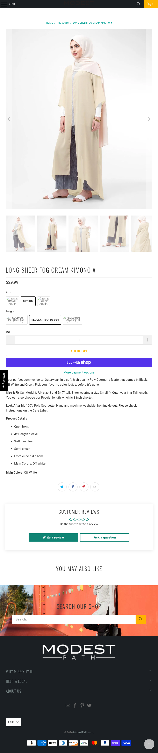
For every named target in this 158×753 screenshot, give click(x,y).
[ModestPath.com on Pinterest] (82, 706)
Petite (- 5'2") (16, 319)
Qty (8, 331)
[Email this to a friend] (94, 486)
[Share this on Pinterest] (83, 486)
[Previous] (9, 119)
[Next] (149, 119)
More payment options (79, 372)
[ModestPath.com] (79, 4)
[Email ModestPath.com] (68, 706)
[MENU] (2, 4)
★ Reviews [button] (4, 380)
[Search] (139, 4)
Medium (28, 301)
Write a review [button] (53, 537)
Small (12, 301)
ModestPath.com (83, 732)
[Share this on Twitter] (62, 486)
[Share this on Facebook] (73, 486)
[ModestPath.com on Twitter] (89, 706)
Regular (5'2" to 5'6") (45, 319)
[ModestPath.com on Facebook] (75, 706)
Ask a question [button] (105, 537)
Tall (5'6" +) (72, 319)
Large (44, 301)
